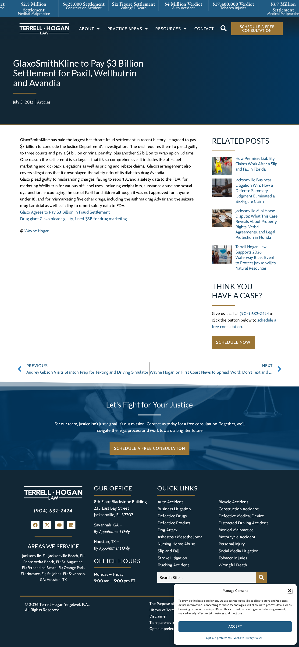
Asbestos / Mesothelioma (180, 536)
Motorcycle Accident (237, 536)
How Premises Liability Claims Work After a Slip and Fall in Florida (256, 164)
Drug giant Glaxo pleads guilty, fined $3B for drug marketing (73, 218)
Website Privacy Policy (248, 638)
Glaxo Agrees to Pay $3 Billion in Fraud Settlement (65, 212)
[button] (289, 590)
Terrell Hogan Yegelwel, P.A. (64, 604)
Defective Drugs (172, 515)
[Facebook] (35, 525)
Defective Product (174, 522)
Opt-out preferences (218, 638)
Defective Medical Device (241, 515)
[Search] (261, 577)
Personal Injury (232, 543)
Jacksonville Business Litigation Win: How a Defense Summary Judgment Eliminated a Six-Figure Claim (255, 190)
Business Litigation (174, 508)
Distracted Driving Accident (243, 522)
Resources (168, 28)
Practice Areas (124, 28)
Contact (204, 28)
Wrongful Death (233, 564)
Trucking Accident (173, 564)
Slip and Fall (168, 550)
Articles (43, 102)
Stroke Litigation (172, 557)
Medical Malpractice (236, 529)
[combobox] (206, 577)
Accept (235, 626)
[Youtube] (59, 525)
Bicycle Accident (233, 501)
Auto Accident (170, 501)
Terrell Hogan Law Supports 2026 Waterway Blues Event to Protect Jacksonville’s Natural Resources (255, 257)
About (86, 28)
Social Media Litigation (239, 550)
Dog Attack (168, 529)
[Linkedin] (71, 525)
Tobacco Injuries (233, 557)
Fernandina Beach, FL (45, 567)
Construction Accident (239, 508)
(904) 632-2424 (254, 313)
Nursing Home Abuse (176, 543)
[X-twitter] (47, 525)
